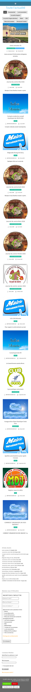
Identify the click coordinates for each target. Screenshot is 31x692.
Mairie (21, 18)
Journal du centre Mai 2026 (15, 82)
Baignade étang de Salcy (15, 153)
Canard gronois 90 (15, 353)
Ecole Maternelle (9, 613)
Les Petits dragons (9, 620)
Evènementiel (8, 622)
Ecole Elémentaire (9, 615)
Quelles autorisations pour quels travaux (15, 457)
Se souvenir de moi (8, 666)
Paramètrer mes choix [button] (8, 687)
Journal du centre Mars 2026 (15, 221)
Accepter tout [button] (6, 683)
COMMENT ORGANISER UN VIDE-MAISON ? (15, 523)
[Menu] (15, 3)
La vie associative (22, 12)
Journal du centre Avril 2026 (15, 187)
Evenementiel (11, 12)
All (5, 12)
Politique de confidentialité (10, 636)
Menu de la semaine (9, 21)
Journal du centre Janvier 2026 (15, 286)
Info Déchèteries (15, 318)
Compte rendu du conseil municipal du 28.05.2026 (15, 117)
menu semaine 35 (15, 45)
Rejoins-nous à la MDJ (15, 490)
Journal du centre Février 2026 (15, 254)
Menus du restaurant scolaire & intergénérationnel (12, 617)
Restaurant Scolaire (22, 21)
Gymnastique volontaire (15, 389)
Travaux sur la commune (10, 627)
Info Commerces (8, 632)
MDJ (27, 18)
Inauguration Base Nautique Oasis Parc (15, 422)
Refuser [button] (15, 683)
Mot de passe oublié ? (8, 672)
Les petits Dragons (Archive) (10, 18)
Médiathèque (7, 625)
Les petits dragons (15, 15)
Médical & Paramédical (10, 631)
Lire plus (17, 687)
